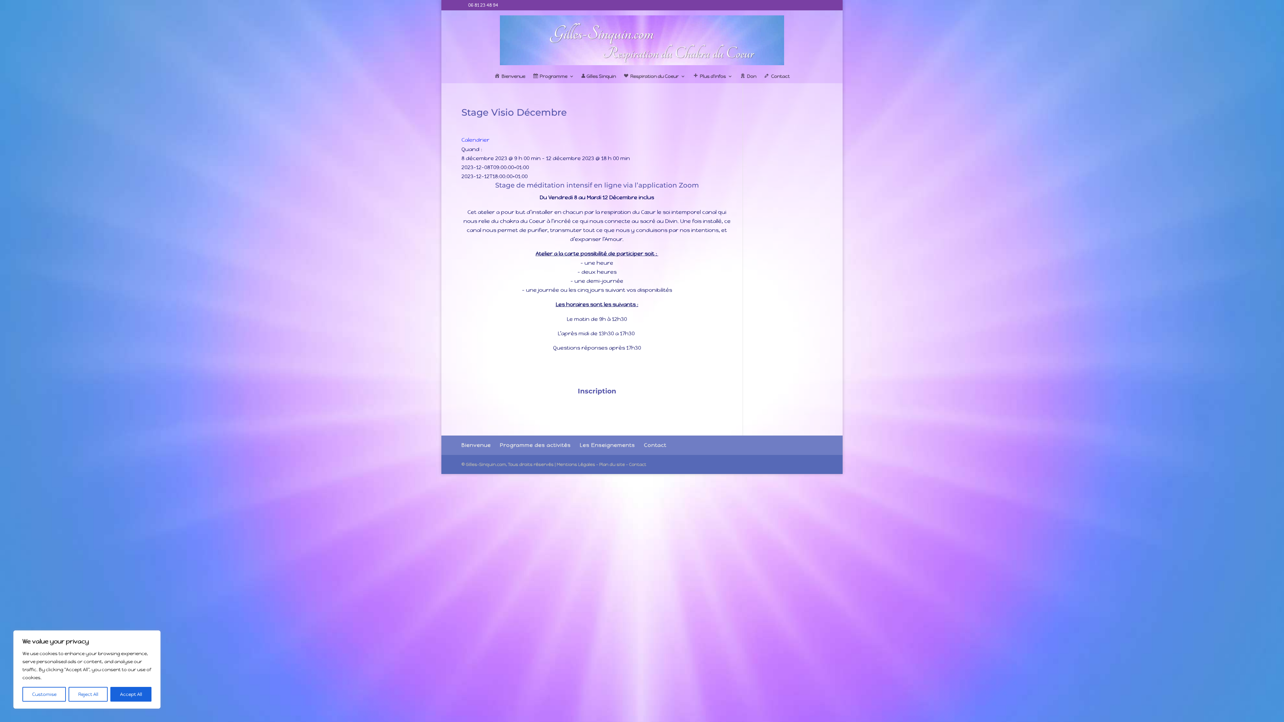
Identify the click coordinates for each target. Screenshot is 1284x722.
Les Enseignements (607, 445)
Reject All (88, 694)
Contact (655, 445)
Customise (44, 694)
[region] (86, 669)
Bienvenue (476, 445)
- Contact (636, 464)
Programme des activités (535, 445)
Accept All (131, 694)
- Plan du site (610, 464)
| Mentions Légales (575, 464)
